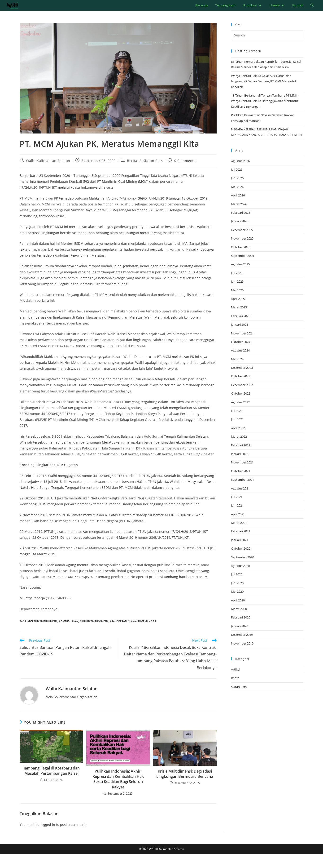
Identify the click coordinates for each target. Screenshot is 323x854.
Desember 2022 (242, 385)
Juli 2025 (236, 273)
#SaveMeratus (120, 621)
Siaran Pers (153, 160)
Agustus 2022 (240, 402)
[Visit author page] (29, 695)
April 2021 (238, 514)
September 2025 (242, 256)
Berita (132, 160)
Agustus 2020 (240, 566)
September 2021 (242, 479)
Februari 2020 (240, 617)
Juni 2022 (237, 419)
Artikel (235, 669)
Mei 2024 (237, 359)
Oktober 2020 (240, 548)
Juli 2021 (236, 497)
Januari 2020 (239, 626)
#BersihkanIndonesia (42, 621)
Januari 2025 (239, 324)
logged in (47, 824)
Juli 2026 (236, 169)
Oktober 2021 (240, 471)
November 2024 (242, 333)
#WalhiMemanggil (144, 621)
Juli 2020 (236, 574)
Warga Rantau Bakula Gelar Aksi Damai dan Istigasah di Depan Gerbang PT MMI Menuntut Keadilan (263, 81)
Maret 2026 (239, 204)
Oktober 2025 (240, 247)
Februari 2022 (240, 445)
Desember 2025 (242, 230)
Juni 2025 (237, 281)
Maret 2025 (239, 307)
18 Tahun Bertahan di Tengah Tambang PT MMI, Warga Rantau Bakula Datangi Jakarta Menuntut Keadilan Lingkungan (264, 101)
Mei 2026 (237, 187)
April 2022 (238, 428)
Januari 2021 (239, 540)
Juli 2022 (236, 411)
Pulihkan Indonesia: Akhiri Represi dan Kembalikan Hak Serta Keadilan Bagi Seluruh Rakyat (118, 779)
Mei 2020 (237, 591)
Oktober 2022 (240, 393)
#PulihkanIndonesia (94, 621)
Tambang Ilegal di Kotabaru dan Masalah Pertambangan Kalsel (51, 770)
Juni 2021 (237, 505)
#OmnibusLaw (68, 621)
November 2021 (242, 462)
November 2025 (242, 238)
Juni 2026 (237, 178)
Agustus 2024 (240, 350)
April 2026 (238, 195)
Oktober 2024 (240, 342)
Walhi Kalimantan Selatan (48, 160)
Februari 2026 (240, 212)
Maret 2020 (239, 609)
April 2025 (238, 299)
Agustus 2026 (240, 161)
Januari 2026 (239, 221)
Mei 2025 (237, 290)
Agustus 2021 (240, 488)
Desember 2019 (242, 634)
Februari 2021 (240, 531)
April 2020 (238, 600)
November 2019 (242, 643)
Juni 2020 (237, 583)
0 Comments (185, 160)
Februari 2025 (240, 316)
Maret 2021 (239, 522)
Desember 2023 (242, 367)
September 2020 (242, 557)
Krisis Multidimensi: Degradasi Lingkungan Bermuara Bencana (184, 774)
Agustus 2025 (240, 264)
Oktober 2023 (240, 376)
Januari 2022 (239, 454)
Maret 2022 (239, 436)
